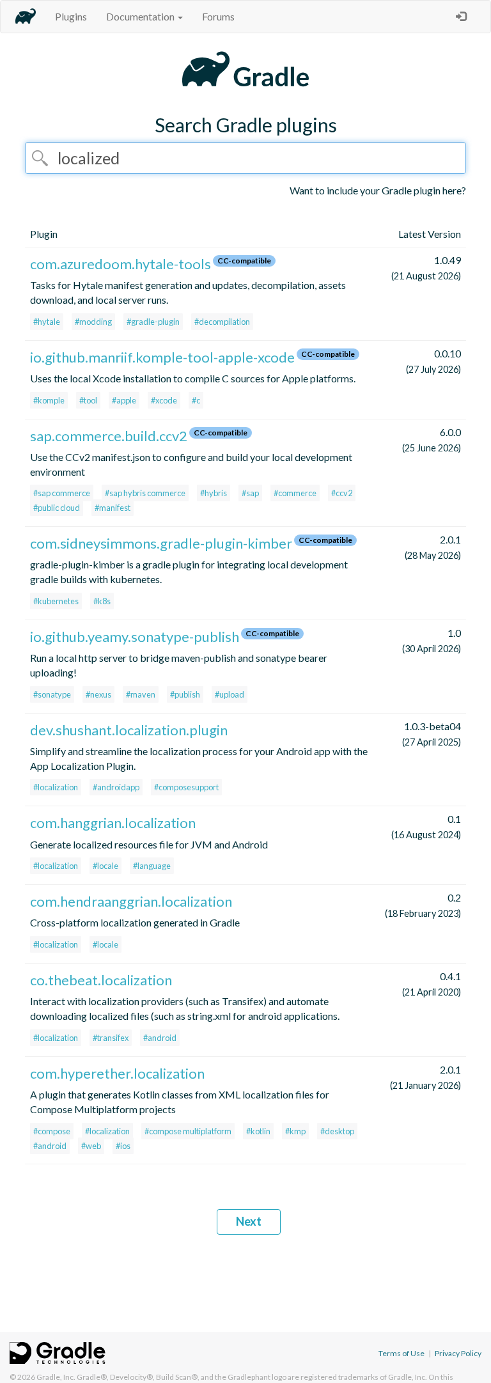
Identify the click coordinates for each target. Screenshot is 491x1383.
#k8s (102, 601)
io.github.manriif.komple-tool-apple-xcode (162, 357)
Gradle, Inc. (55, 1377)
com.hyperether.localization (117, 1073)
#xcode (164, 400)
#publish (185, 694)
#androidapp (116, 787)
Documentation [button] (141, 16)
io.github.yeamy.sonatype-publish (134, 636)
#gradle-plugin (153, 321)
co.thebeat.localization (101, 979)
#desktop (337, 1131)
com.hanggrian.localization (113, 822)
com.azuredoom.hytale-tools (120, 263)
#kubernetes (56, 601)
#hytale (46, 321)
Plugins (71, 16)
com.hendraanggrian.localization (131, 901)
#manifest (112, 508)
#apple (124, 400)
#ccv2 (341, 493)
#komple (49, 400)
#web (91, 1146)
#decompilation (222, 321)
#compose (51, 1131)
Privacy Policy (458, 1353)
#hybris (213, 493)
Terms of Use (401, 1353)
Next (248, 1221)
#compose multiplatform (187, 1131)
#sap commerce (61, 493)
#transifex (111, 1038)
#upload (229, 694)
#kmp (295, 1131)
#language (152, 866)
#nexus (98, 694)
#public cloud (56, 508)
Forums (218, 16)
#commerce (295, 493)
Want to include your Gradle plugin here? (378, 190)
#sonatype (52, 694)
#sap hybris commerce (145, 493)
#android (159, 1038)
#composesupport (186, 787)
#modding (93, 321)
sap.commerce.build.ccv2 (108, 435)
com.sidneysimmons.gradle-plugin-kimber (161, 543)
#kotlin (258, 1131)
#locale (105, 866)
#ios (123, 1146)
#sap (250, 493)
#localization (55, 787)
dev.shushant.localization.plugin (129, 729)
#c (196, 400)
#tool (88, 400)
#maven (140, 694)
